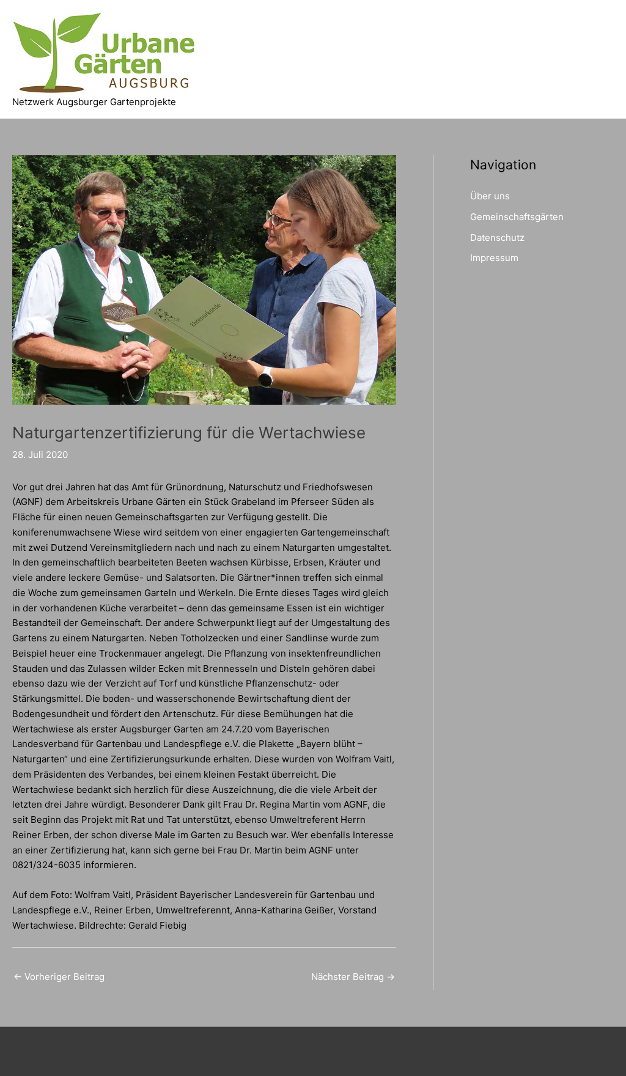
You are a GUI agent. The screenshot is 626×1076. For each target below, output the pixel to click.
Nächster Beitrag (353, 976)
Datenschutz (497, 237)
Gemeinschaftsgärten (517, 217)
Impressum (494, 257)
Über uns (490, 196)
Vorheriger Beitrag (59, 976)
